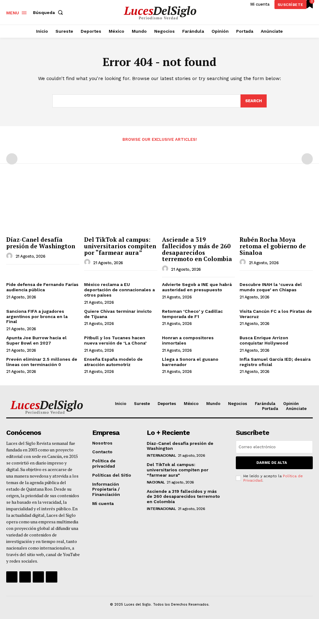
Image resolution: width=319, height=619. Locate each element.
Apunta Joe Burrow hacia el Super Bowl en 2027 (36, 340)
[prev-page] (11, 158)
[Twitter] (38, 577)
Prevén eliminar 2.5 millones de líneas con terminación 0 (41, 362)
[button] (49, 12)
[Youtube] (51, 577)
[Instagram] (25, 577)
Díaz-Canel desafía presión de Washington (40, 243)
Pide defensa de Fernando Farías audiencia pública (42, 287)
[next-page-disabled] (307, 158)
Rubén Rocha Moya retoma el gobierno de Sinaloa (273, 246)
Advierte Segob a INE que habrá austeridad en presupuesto (197, 287)
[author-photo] (10, 256)
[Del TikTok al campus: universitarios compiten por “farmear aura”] (120, 206)
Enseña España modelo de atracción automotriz (113, 362)
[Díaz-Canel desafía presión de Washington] (42, 206)
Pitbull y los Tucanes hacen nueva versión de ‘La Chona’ (115, 340)
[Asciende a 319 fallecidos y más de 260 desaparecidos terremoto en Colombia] (198, 206)
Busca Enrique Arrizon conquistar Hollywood (264, 340)
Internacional (161, 455)
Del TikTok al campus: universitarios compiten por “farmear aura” (120, 246)
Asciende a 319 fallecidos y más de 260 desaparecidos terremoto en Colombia (197, 249)
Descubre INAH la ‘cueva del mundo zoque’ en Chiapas (271, 287)
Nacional (156, 482)
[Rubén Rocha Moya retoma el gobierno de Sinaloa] (276, 206)
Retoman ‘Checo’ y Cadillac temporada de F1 (192, 314)
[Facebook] (11, 577)
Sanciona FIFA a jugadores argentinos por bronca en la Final (37, 316)
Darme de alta (271, 462)
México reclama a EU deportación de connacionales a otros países (119, 290)
